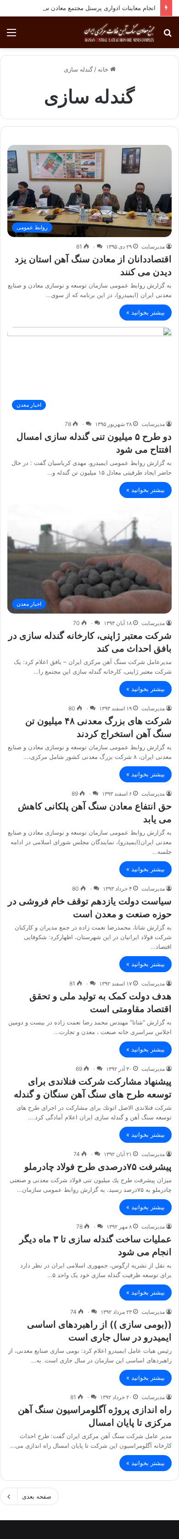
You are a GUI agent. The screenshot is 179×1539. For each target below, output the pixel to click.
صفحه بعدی (36, 1496)
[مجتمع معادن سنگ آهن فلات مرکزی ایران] (119, 32)
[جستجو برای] (167, 35)
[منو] (11, 35)
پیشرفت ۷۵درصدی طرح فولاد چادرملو (98, 1166)
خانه (104, 69)
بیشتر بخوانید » (145, 312)
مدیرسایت (153, 246)
